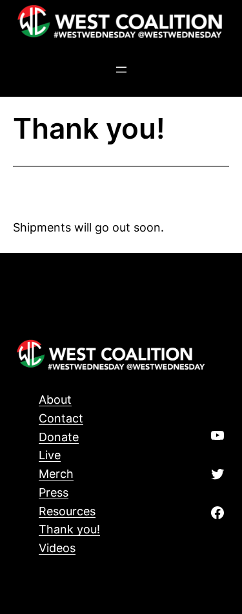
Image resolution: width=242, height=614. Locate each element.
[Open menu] (121, 69)
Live (50, 455)
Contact (61, 418)
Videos (57, 548)
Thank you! (69, 529)
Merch (56, 473)
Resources (67, 511)
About (55, 399)
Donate (59, 437)
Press (53, 492)
